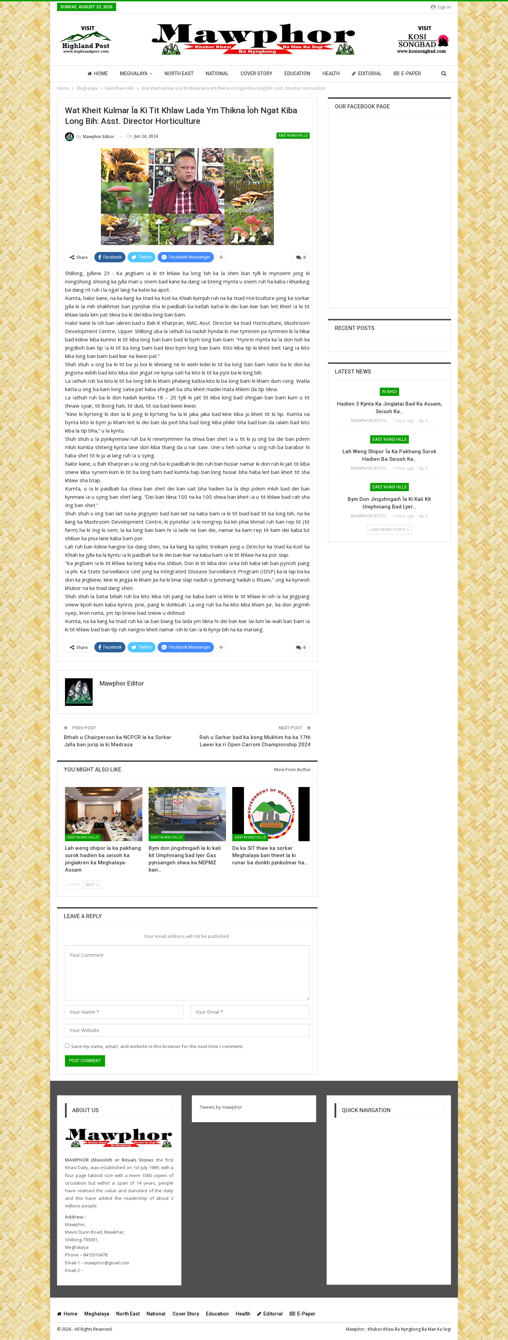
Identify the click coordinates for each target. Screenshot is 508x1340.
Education (297, 73)
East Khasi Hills (293, 135)
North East (179, 73)
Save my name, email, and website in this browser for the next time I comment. (157, 1046)
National (217, 73)
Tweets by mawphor (221, 1107)
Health (331, 73)
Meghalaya (134, 73)
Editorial (370, 73)
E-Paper (411, 73)
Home (101, 73)
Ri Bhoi (389, 391)
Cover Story (256, 73)
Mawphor (355, 1329)
